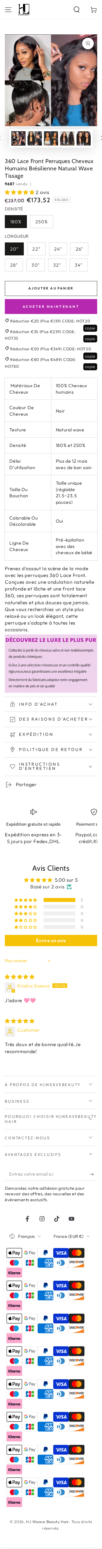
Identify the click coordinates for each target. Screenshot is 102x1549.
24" (58, 249)
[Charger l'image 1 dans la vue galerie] (18, 138)
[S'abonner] (93, 1174)
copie (90, 328)
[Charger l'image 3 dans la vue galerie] (51, 138)
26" (79, 249)
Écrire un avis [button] (51, 940)
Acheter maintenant (51, 306)
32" (57, 265)
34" (78, 265)
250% (41, 221)
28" (14, 265)
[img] (20, 977)
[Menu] (8, 9)
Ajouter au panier (51, 288)
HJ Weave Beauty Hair (47, 1521)
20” (14, 249)
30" (35, 265)
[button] (76, 9)
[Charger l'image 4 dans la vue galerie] (67, 138)
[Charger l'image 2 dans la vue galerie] (34, 138)
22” (36, 249)
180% (16, 221)
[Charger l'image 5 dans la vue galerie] (83, 138)
